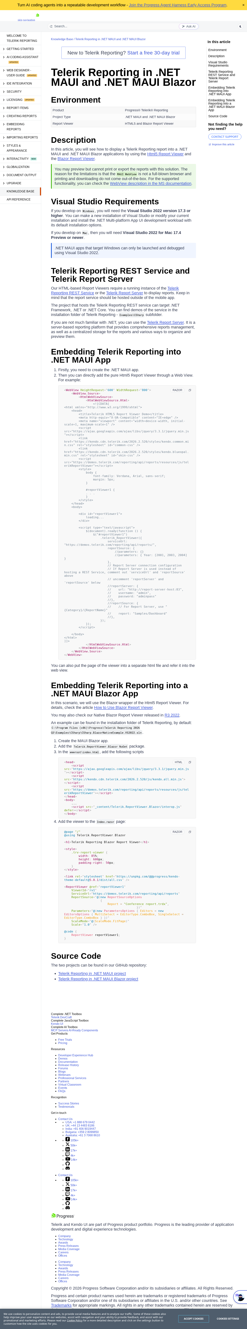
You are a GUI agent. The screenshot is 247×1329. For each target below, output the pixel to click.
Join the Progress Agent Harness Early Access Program (177, 5)
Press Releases (68, 1245)
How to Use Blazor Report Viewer (123, 707)
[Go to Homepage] (37, 20)
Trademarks (61, 1305)
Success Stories (68, 1103)
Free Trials (65, 1039)
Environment (76, 99)
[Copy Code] (190, 390)
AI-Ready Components (83, 1030)
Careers (63, 1252)
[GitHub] (67, 1164)
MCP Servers (59, 1030)
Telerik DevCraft (61, 1017)
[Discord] (67, 1168)
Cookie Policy (74, 1320)
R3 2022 (172, 715)
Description (73, 140)
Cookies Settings (228, 1318)
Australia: (82, 1135)
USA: (80, 1122)
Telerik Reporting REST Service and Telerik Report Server (120, 275)
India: (80, 1128)
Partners (63, 1081)
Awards (63, 1242)
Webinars (64, 1074)
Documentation (68, 1061)
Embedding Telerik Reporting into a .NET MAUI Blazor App (119, 689)
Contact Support (224, 136)
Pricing (62, 1043)
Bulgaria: (82, 1132)
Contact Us (65, 1119)
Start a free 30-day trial (153, 53)
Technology (65, 1239)
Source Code (76, 956)
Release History (68, 1065)
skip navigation (26, 20)
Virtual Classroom (69, 1084)
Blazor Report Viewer (76, 158)
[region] (123, 1319)
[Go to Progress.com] (62, 1217)
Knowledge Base (20, 191)
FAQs (61, 1091)
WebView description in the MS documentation (150, 183)
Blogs (62, 1071)
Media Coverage (69, 1249)
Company (64, 1236)
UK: (79, 1125)
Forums (63, 1068)
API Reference (19, 199)
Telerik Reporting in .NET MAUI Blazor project (98, 979)
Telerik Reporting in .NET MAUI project (92, 973)
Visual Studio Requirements (105, 201)
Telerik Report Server (124, 293)
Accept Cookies (194, 1318)
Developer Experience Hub (75, 1055)
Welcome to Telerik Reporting (22, 38)
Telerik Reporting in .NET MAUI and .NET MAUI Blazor (110, 39)
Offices (62, 1255)
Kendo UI (57, 1023)
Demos (62, 1058)
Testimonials (66, 1106)
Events (62, 1087)
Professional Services (72, 1078)
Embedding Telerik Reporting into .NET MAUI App (116, 355)
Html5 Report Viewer (165, 154)
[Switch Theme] (240, 26)
